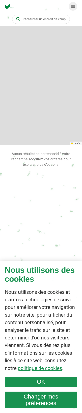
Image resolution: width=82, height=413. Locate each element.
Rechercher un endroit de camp (44, 19)
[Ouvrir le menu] (73, 6)
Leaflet (77, 143)
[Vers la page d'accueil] (9, 6)
